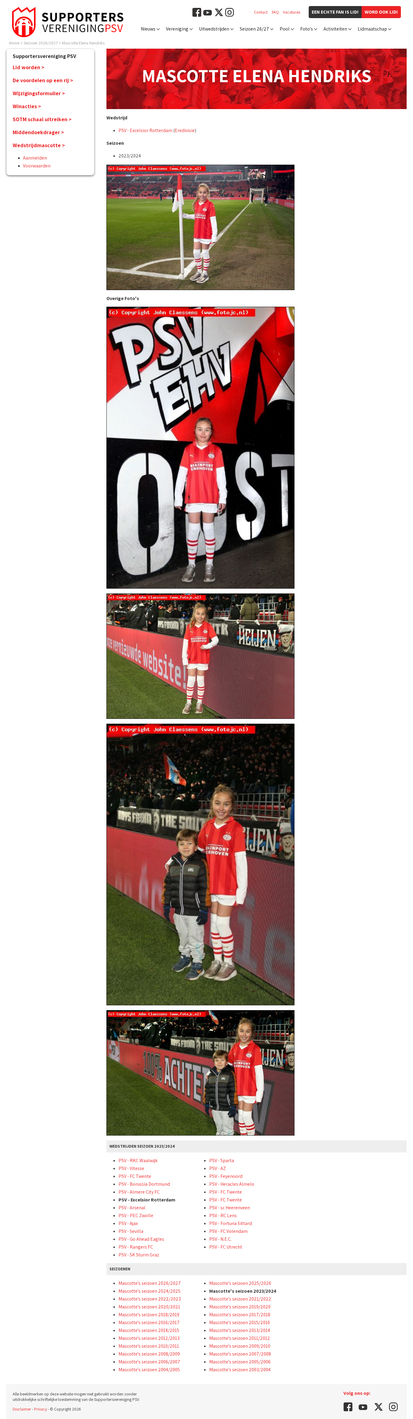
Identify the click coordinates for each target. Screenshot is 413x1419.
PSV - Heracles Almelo (231, 1184)
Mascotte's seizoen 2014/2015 (149, 1330)
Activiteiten (335, 29)
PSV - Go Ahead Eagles (141, 1239)
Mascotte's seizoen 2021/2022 (240, 1299)
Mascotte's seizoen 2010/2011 (149, 1346)
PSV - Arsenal (132, 1207)
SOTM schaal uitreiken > (42, 119)
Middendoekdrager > (38, 132)
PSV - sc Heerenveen (229, 1207)
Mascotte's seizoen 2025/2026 (240, 1283)
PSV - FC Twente (135, 1176)
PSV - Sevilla (131, 1231)
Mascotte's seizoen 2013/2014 (239, 1330)
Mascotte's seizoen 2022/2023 (150, 1299)
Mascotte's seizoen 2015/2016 (239, 1322)
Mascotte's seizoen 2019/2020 (240, 1307)
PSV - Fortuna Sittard (230, 1223)
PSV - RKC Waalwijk (138, 1160)
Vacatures (291, 12)
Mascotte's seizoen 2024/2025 (149, 1291)
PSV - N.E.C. (220, 1239)
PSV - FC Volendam (228, 1231)
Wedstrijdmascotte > (39, 145)
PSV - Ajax (128, 1223)
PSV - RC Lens (223, 1215)
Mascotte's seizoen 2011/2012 (239, 1338)
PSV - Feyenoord (225, 1176)
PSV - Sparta (221, 1160)
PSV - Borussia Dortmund (144, 1184)
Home (14, 43)
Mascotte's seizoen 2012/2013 (149, 1338)
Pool (285, 29)
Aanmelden (35, 158)
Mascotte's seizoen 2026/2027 (150, 1283)
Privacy (40, 1409)
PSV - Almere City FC (139, 1192)
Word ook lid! (381, 12)
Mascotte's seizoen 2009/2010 (239, 1346)
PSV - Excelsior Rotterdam (145, 130)
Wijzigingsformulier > (39, 93)
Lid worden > (28, 67)
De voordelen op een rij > (43, 80)
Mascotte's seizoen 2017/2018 (239, 1314)
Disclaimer (22, 1409)
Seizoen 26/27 (254, 29)
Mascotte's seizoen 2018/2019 (149, 1314)
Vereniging (177, 29)
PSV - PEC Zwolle (136, 1215)
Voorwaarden (36, 166)
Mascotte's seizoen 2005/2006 (240, 1362)
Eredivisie (185, 130)
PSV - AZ (217, 1168)
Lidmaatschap (372, 29)
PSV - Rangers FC (136, 1247)
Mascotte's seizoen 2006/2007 (149, 1362)
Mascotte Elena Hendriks (83, 43)
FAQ (275, 12)
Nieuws (148, 29)
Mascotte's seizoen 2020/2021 (149, 1307)
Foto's (306, 29)
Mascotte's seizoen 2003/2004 (240, 1369)
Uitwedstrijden (214, 29)
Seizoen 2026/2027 (41, 43)
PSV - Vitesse (131, 1168)
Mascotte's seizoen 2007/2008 (240, 1354)
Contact (261, 12)
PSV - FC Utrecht (225, 1247)
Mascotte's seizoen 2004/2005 (149, 1369)
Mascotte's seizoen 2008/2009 (149, 1354)
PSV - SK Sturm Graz (139, 1255)
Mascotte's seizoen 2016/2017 (149, 1322)
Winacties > (27, 106)
